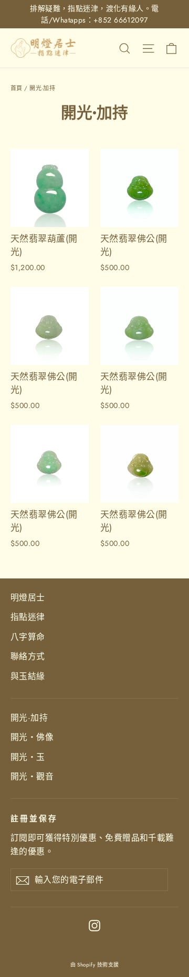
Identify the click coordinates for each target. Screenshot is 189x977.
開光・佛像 (32, 737)
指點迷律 (27, 617)
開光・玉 (27, 757)
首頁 (16, 88)
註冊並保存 (34, 818)
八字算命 (27, 637)
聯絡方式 (27, 656)
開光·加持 (29, 718)
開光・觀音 (32, 776)
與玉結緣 (27, 676)
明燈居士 (27, 598)
